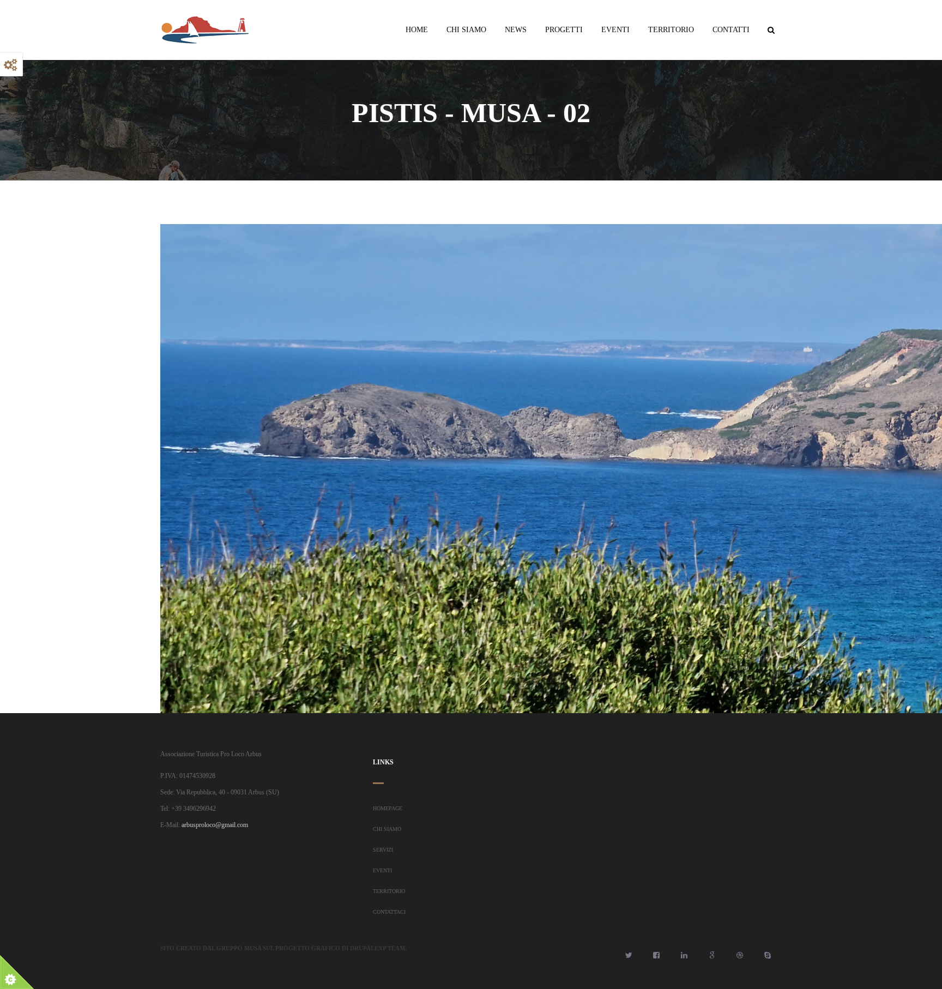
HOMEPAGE (387, 808)
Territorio (671, 30)
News (516, 30)
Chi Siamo (466, 30)
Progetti (564, 30)
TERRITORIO (389, 891)
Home (417, 30)
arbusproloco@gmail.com (215, 825)
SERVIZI (383, 850)
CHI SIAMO (387, 829)
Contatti (731, 30)
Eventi (615, 30)
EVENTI (382, 870)
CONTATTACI (389, 912)
